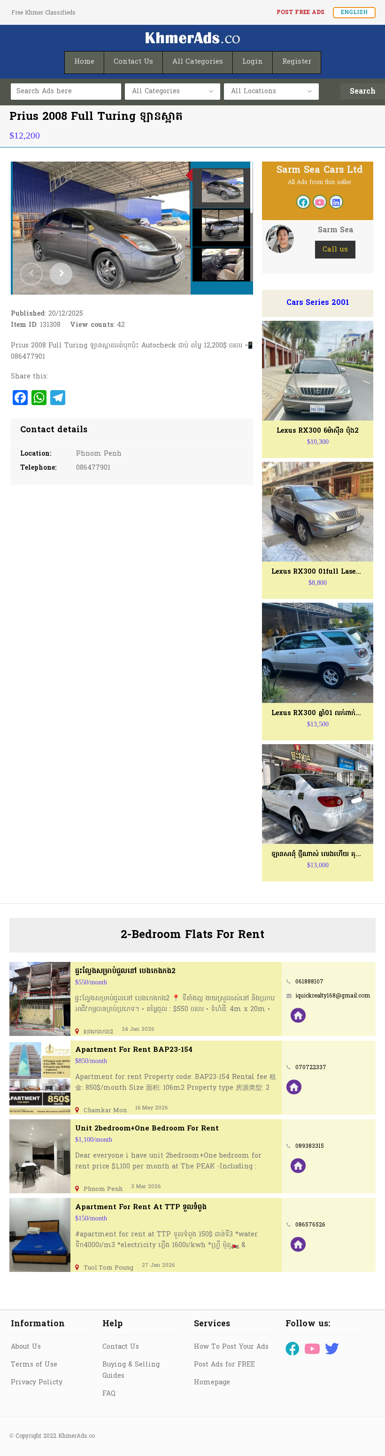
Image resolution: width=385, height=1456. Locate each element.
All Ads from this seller (319, 182)
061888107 (309, 982)
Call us (335, 249)
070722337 (310, 1068)
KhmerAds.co (76, 1436)
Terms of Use (34, 1365)
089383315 (309, 1146)
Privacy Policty (36, 1383)
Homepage (212, 1383)
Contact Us (120, 1347)
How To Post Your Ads (231, 1347)
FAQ (109, 1394)
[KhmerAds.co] (192, 38)
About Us (26, 1347)
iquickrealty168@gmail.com (332, 996)
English (354, 12)
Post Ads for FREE (224, 1365)
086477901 (93, 468)
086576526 (310, 1225)
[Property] (298, 1015)
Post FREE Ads (300, 12)
